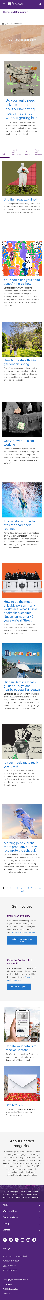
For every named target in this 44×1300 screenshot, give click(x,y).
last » (23, 891)
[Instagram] (28, 1240)
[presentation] (5, 152)
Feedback (6, 1294)
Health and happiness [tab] (16, 152)
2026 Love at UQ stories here (23, 932)
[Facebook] (5, 1240)
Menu (4, 4)
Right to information (10, 1289)
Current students (10, 1217)
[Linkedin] (11, 1240)
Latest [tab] (4, 154)
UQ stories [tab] (27, 153)
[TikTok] (34, 1240)
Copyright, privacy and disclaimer (15, 1280)
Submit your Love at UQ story (22, 940)
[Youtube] (22, 1240)
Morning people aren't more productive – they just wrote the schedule (20, 846)
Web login (6, 1249)
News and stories (14, 24)
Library (6, 1223)
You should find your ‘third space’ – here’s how (22, 281)
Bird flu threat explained (20, 199)
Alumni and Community (15, 12)
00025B (13, 1265)
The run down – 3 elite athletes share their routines (19, 524)
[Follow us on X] (17, 1240)
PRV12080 (13, 1270)
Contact (6, 1230)
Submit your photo (19, 986)
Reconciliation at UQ (30, 1197)
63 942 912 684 (13, 1261)
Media (5, 1205)
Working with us (10, 1211)
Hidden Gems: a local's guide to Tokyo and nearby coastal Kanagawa (22, 685)
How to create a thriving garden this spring (21, 362)
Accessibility (7, 1284)
